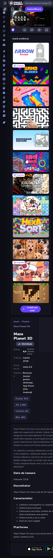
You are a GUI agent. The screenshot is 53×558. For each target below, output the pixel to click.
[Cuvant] (4, 79)
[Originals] (4, 35)
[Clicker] (4, 70)
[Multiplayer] (4, 40)
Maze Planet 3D (22, 326)
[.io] (4, 88)
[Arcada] (4, 56)
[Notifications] (20, 9)
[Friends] (5, 9)
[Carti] (4, 65)
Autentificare (34, 9)
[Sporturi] (4, 102)
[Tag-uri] (4, 122)
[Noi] (4, 21)
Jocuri (16, 321)
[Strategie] (4, 106)
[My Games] (12, 9)
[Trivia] (4, 115)
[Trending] (4, 26)
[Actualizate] (4, 31)
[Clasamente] (4, 44)
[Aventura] (4, 60)
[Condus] (4, 74)
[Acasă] (4, 12)
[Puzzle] (4, 92)
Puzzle (25, 321)
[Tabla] (4, 111)
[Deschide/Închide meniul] (5, 3)
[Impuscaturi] (4, 83)
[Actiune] (4, 51)
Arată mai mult (32, 309)
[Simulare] (4, 97)
